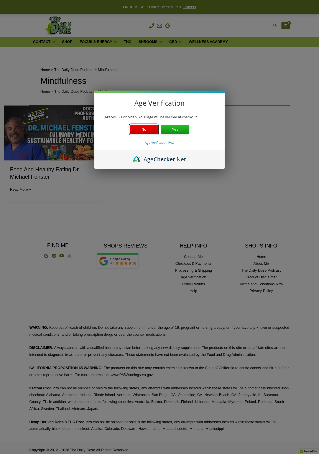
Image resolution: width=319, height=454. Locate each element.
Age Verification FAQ (159, 142)
